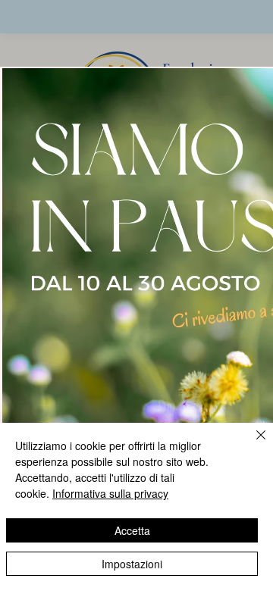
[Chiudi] (252, 444)
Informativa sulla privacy (110, 493)
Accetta (132, 530)
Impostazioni (132, 563)
